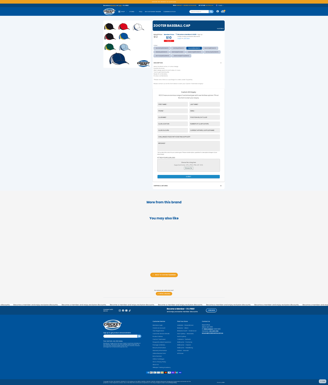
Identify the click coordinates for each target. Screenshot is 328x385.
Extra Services (157, 356)
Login (179, 38)
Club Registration (158, 331)
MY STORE (205, 5)
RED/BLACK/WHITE (161, 52)
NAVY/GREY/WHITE (210, 48)
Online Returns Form (159, 353)
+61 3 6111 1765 (213, 331)
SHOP (123, 11)
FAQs (140, 11)
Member (113, 5)
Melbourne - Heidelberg (185, 348)
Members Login (158, 325)
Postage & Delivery (159, 345)
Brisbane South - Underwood (186, 331)
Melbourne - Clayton (184, 345)
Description (158, 63)
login (120, 5)
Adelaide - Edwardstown (185, 325)
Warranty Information (160, 350)
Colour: (156, 45)
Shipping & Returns (161, 186)
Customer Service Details (161, 333)
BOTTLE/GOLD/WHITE (162, 56)
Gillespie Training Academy (161, 367)
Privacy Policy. (173, 382)
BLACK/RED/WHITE (194, 48)
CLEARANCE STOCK (169, 11)
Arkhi (223, 382)
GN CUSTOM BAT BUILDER (153, 11)
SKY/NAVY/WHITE (178, 48)
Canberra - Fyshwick (184, 339)
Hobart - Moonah (183, 350)
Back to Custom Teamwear (165, 275)
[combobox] (199, 11)
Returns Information (159, 348)
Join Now (186, 38)
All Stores (180, 353)
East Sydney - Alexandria (185, 333)
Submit (188, 176)
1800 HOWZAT (208, 329)
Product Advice (158, 336)
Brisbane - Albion (182, 328)
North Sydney (181, 336)
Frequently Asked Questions (162, 342)
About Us (156, 364)
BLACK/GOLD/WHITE (162, 48)
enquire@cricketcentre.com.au (212, 333)
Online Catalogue (158, 359)
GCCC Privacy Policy (159, 362)
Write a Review (165, 294)
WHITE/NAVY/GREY (177, 52)
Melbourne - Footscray (184, 342)
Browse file (188, 168)
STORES (131, 11)
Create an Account (159, 328)
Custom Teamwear (159, 339)
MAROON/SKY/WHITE (194, 52)
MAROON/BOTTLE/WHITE (181, 56)
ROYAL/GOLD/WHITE (212, 52)
